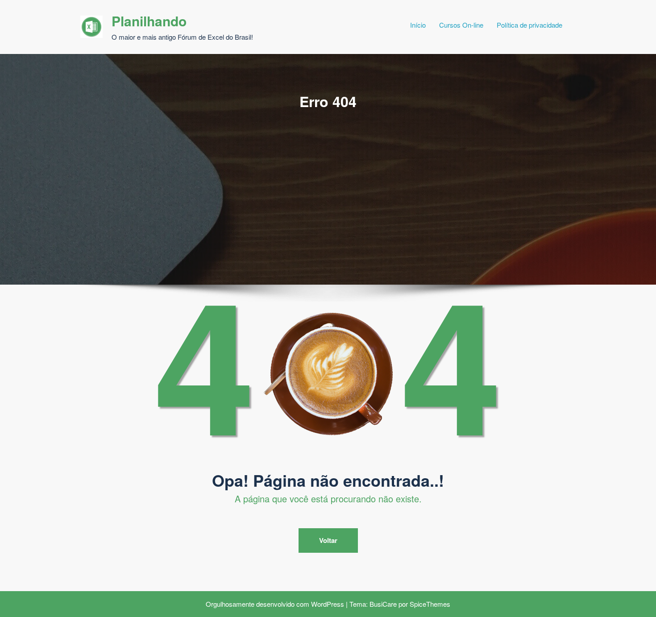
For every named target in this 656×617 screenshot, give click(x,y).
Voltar (328, 540)
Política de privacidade (529, 24)
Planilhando (149, 20)
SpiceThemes (430, 604)
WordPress (327, 604)
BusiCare (383, 604)
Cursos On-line (461, 24)
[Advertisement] (328, 178)
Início (418, 24)
